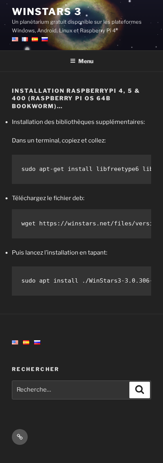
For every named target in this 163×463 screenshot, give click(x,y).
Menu (85, 61)
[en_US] (15, 342)
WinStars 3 (47, 11)
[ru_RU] (37, 342)
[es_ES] (26, 342)
